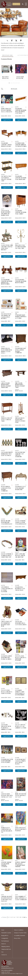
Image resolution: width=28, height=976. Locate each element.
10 (20, 917)
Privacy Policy (17, 938)
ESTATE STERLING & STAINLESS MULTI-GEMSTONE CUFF (7, 555)
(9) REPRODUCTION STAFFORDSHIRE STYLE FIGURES (7, 761)
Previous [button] (2, 73)
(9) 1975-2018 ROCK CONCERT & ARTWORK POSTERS (20, 658)
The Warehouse (5, 941)
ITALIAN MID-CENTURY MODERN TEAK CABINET (20, 212)
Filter (5, 88)
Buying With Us (4, 935)
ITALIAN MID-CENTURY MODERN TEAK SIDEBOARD (20, 178)
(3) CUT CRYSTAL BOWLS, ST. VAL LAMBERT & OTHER (20, 726)
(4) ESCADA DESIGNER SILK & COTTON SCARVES (20, 623)
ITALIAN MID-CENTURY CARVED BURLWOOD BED (6, 145)
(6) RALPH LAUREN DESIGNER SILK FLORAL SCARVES (6, 657)
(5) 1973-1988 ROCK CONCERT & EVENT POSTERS (6, 692)
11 (22, 917)
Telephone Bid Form (6, 949)
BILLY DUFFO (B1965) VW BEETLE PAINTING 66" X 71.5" (6, 77)
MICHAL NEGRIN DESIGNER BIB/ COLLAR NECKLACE (6, 522)
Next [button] (26, 73)
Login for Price (7, 119)
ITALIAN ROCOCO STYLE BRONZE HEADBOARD (20, 488)
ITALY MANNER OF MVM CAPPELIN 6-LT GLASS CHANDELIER (21, 898)
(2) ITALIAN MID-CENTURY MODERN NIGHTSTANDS (20, 281)
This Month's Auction (6, 932)
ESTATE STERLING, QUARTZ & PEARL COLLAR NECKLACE (20, 522)
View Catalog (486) (12, 33)
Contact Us (4, 954)
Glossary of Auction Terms (20, 932)
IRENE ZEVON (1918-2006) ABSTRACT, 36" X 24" (21, 795)
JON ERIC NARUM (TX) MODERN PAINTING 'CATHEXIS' (6, 864)
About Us (3, 943)
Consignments (4, 938)
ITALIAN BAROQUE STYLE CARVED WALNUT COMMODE (20, 350)
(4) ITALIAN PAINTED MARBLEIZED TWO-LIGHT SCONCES (7, 454)
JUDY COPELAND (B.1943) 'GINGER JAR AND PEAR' (20, 555)
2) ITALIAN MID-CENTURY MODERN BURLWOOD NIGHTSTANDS (6, 282)
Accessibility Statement (19, 935)
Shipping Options (5, 946)
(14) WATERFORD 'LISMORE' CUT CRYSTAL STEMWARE (20, 454)
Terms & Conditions (18, 930)
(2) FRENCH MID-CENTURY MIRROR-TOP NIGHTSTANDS (21, 145)
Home (2, 930)
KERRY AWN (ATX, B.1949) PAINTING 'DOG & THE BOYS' (6, 110)
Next (24, 917)
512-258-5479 (5, 966)
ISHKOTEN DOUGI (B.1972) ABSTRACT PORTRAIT (20, 829)
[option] (7, 71)
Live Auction (7, 18)
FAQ (2, 952)
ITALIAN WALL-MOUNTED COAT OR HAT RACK (20, 589)
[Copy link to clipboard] (7, 41)
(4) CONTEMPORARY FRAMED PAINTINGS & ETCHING (20, 316)
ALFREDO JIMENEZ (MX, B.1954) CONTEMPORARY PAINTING (20, 864)
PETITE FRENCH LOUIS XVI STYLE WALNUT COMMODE (6, 489)
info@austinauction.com (7, 968)
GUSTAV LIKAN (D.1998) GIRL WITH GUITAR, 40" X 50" (20, 77)
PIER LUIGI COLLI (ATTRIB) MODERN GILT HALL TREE (20, 247)
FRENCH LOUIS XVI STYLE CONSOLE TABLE (6, 420)
